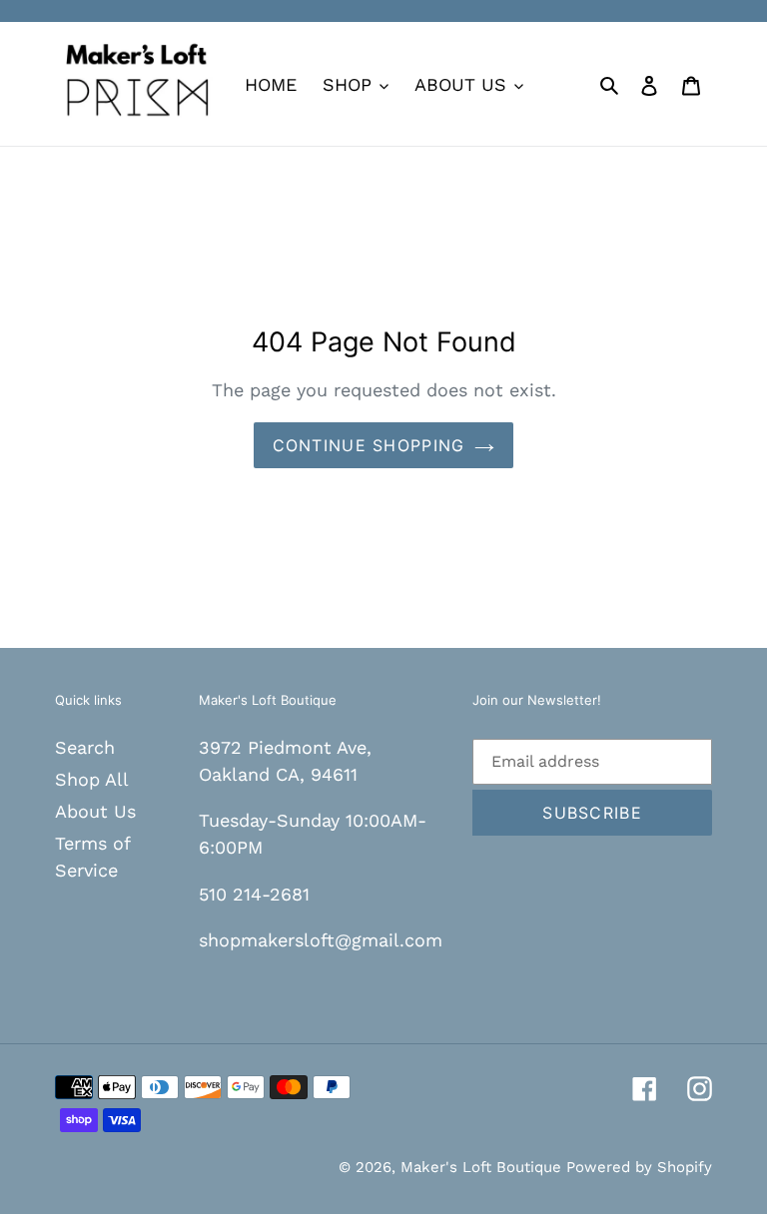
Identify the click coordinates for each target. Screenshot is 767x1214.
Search (85, 747)
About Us (95, 811)
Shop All (92, 779)
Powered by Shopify (639, 1167)
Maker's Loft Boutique (483, 1167)
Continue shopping (369, 445)
